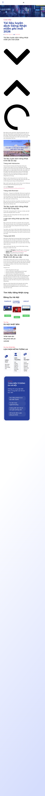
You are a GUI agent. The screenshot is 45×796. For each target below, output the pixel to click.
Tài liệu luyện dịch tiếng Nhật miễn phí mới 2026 (10, 339)
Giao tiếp (7, 19)
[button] (23, 3)
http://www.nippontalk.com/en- (19, 251)
